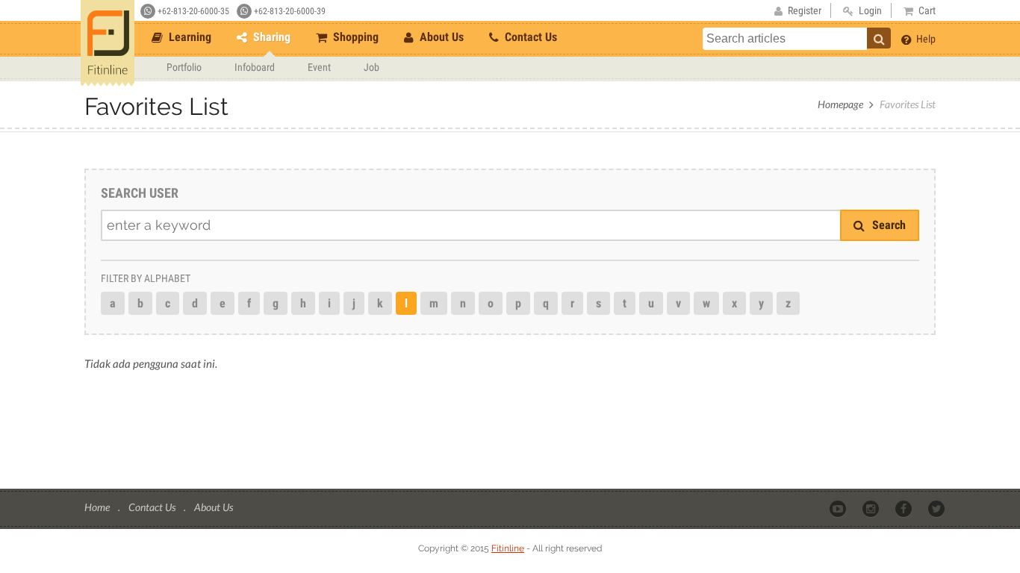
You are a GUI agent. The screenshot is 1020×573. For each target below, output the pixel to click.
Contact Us (529, 37)
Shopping (354, 37)
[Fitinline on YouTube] (839, 508)
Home (98, 507)
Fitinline (507, 548)
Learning (188, 37)
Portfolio (184, 67)
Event (319, 67)
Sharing (270, 37)
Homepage (840, 104)
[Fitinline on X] (937, 508)
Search (887, 225)
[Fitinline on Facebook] (904, 508)
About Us (440, 37)
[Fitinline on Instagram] (871, 508)
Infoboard (254, 67)
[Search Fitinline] (879, 38)
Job (371, 67)
